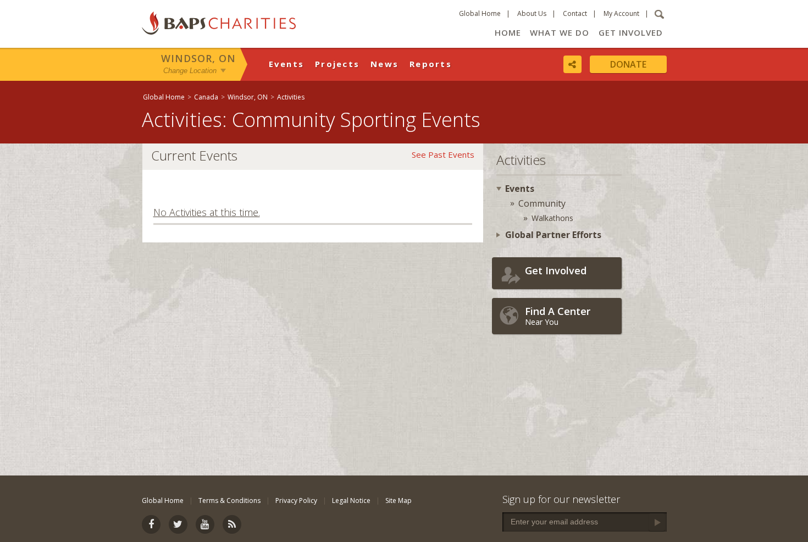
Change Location (190, 71)
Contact (575, 13)
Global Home (480, 13)
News (384, 63)
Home (508, 32)
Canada (206, 97)
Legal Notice (351, 500)
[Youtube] (205, 524)
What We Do (559, 32)
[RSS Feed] (232, 524)
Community (542, 203)
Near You (557, 316)
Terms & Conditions (229, 500)
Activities (291, 97)
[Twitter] (178, 524)
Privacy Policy (296, 500)
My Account (621, 13)
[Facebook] (151, 524)
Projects (337, 63)
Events (287, 63)
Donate (628, 64)
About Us (531, 13)
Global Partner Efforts (553, 235)
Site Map (398, 500)
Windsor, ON (198, 58)
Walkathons (552, 218)
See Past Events (443, 154)
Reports (430, 63)
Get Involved (631, 32)
